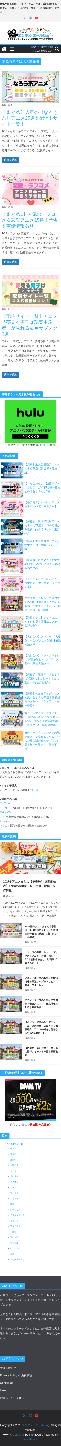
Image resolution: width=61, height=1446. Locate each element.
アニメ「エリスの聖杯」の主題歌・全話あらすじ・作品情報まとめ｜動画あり (41, 1004)
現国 (12, 1254)
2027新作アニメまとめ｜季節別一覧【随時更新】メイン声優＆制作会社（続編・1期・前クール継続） (41, 932)
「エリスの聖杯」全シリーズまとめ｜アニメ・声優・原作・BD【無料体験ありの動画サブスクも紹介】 (41, 957)
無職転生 (14, 1165)
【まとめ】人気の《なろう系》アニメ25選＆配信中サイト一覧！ (30, 118)
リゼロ (13, 1171)
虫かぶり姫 (15, 1209)
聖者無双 (14, 1243)
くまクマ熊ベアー (18, 1215)
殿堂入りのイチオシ (12, 1397)
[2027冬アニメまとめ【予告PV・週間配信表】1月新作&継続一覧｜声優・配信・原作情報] (30, 858)
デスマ (13, 1187)
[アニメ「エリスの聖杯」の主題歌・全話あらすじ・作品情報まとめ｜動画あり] (11, 1006)
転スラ (13, 1148)
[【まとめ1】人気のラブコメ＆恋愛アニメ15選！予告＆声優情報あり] (30, 189)
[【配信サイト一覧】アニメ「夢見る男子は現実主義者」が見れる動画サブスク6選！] (30, 291)
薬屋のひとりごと (18, 1154)
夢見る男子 (15, 1226)
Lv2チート (15, 1248)
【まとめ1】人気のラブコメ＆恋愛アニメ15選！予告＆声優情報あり (30, 220)
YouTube (5, 803)
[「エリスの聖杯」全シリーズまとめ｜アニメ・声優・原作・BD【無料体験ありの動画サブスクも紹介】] (11, 960)
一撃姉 (13, 1232)
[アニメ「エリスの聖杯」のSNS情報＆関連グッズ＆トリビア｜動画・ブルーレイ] (11, 984)
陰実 (12, 1204)
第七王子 (14, 1193)
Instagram (5, 821)
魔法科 (13, 1160)
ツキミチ (14, 1198)
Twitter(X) (5, 812)
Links (3, 1390)
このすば (14, 1182)
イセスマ (14, 1221)
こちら (33, 790)
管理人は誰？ (8, 1367)
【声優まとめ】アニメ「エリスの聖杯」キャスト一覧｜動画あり (41, 1051)
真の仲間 (14, 1237)
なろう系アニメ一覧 (14, 1144)
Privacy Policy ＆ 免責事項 (16, 1375)
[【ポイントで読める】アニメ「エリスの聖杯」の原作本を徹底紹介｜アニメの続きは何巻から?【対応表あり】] (11, 1030)
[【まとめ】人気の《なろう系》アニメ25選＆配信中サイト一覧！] (30, 87)
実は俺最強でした (18, 1259)
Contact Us (6, 1382)
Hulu (44, 445)
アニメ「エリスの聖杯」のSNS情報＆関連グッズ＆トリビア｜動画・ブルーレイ (41, 981)
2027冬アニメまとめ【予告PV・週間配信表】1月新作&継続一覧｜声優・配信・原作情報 (29, 886)
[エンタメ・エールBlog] (4, 49)
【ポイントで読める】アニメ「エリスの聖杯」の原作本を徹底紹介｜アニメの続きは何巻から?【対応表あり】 (41, 1027)
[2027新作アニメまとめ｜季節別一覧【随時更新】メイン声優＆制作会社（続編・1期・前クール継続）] (11, 934)
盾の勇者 (14, 1176)
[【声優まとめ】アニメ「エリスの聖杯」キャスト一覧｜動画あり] (11, 1054)
